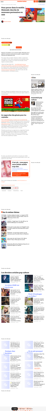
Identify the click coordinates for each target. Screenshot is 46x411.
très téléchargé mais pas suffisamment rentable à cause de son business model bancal (14, 65)
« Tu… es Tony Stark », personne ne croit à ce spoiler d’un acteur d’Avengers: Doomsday (39, 278)
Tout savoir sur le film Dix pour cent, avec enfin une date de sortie (15, 292)
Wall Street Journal (5, 123)
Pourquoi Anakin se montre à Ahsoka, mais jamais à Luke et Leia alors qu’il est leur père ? (15, 375)
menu (2, 1)
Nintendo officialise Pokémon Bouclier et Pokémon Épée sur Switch (18, 244)
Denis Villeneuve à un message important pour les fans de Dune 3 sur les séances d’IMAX (39, 374)
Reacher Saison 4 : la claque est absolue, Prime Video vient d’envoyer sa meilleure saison (15, 384)
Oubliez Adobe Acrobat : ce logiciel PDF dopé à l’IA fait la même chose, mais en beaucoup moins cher (17, 216)
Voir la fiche (37, 368)
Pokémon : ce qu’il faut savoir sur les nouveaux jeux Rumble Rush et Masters (18, 233)
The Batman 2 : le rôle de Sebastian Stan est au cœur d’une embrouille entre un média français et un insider (15, 344)
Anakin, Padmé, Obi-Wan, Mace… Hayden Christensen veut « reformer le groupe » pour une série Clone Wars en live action (15, 278)
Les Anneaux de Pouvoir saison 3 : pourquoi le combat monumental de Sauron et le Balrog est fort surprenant (37, 118)
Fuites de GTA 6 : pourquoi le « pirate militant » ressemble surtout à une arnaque (15, 318)
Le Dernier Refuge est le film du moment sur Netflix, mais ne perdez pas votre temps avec (15, 367)
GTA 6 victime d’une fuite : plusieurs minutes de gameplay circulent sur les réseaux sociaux (40, 104)
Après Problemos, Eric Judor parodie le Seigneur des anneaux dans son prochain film (15, 309)
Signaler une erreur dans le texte (8, 185)
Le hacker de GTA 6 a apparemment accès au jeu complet (15, 301)
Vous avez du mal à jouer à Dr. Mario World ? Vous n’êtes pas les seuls (17, 239)
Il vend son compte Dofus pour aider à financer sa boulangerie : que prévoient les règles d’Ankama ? (39, 300)
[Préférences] (37, 1)
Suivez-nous (19, 47)
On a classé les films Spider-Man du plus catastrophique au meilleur (37, 109)
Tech (22, 190)
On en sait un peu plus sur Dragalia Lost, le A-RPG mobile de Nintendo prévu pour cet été (18, 228)
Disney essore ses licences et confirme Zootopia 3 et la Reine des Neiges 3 (39, 383)
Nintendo (4, 190)
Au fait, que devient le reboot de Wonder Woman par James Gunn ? (39, 309)
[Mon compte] (35, 1)
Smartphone (16, 190)
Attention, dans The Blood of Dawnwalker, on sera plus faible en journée (39, 355)
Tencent (9, 190)
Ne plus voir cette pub (5, 38)
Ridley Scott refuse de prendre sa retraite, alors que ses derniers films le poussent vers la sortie (39, 344)
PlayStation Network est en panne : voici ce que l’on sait (37, 123)
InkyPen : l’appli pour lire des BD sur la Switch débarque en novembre (17, 222)
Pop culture (42, 4)
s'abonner (43, 1)
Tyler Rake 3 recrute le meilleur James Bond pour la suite (39, 318)
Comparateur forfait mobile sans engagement (19, 174)
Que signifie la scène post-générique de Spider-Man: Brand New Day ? (37, 113)
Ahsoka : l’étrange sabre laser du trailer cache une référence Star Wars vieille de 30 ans (39, 287)
